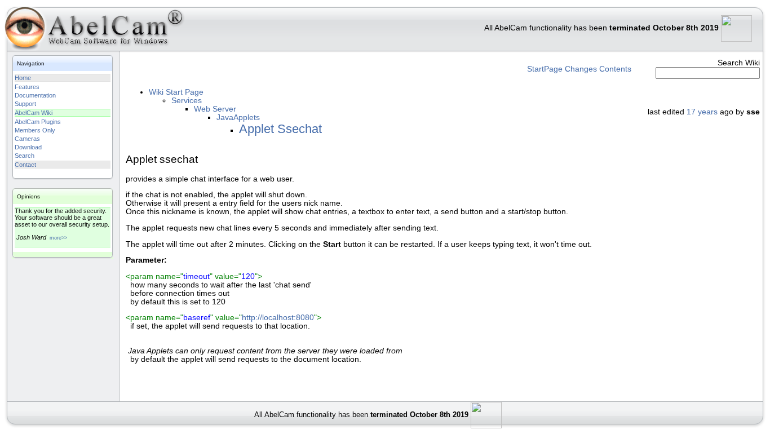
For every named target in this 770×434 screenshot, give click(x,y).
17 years (702, 112)
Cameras (27, 138)
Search (24, 155)
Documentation (35, 95)
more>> (58, 238)
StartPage (545, 69)
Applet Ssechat (280, 129)
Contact (25, 164)
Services (186, 100)
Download (28, 147)
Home (23, 77)
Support (25, 103)
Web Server (215, 109)
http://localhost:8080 (278, 317)
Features (27, 86)
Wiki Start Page (176, 92)
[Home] (93, 31)
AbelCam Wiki (33, 112)
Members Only (35, 130)
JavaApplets (238, 117)
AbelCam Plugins (38, 121)
